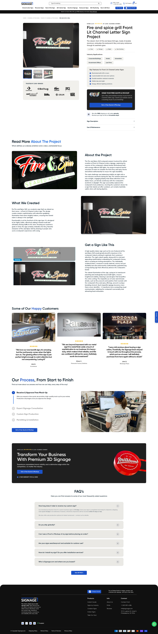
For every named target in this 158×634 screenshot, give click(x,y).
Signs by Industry (93, 605)
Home (24, 18)
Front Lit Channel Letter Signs (49, 18)
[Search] (99, 3)
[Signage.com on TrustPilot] (40, 623)
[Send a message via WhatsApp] (154, 624)
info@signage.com (127, 608)
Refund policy (44, 631)
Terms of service (56, 631)
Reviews (109, 608)
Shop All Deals (93, 11)
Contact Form (125, 602)
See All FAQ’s (79, 572)
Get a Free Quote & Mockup (110, 105)
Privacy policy (68, 631)
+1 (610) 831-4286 (117, 4)
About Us (110, 602)
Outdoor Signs (92, 608)
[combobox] (75, 3)
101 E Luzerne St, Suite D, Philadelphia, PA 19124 (129, 612)
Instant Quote (91, 602)
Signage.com (21, 631)
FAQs (108, 605)
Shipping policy (33, 631)
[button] (47, 3)
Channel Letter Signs (33, 18)
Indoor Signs (91, 612)
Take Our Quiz (91, 615)
